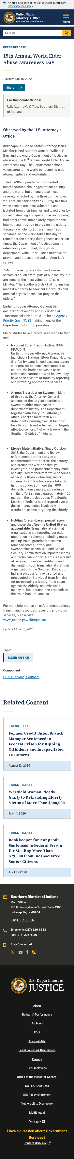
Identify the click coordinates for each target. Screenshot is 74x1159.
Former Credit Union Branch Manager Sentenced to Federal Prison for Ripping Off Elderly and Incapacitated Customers (36, 744)
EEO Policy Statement (37, 1094)
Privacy (37, 1059)
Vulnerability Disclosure (37, 1103)
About (37, 1005)
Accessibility (37, 1041)
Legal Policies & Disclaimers (37, 1050)
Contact (35, 1143)
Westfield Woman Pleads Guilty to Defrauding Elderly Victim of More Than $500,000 (37, 797)
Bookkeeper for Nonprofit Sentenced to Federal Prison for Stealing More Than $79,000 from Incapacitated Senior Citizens (35, 851)
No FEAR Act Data (37, 1085)
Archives (37, 1023)
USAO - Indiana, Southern (21, 677)
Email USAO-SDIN (22, 920)
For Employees (37, 1068)
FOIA (37, 1032)
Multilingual (37, 1112)
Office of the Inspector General (37, 1076)
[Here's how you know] (37, 4)
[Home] (24, 22)
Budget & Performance (37, 1014)
